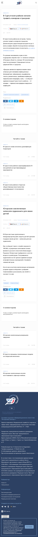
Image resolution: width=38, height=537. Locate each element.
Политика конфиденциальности (10, 494)
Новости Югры (14, 283)
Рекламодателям (6, 492)
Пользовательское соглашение (10, 496)
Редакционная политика (8, 499)
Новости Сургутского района (11, 94)
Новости (3, 482)
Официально (5, 484)
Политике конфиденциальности (12, 531)
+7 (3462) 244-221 (19, 449)
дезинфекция (24, 94)
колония (6, 283)
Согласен (29, 527)
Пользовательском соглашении (12, 533)
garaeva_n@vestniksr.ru (19, 451)
